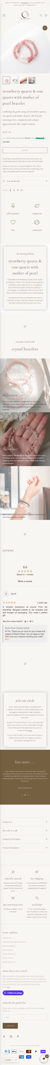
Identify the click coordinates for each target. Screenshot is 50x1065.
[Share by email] (22, 190)
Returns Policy (8, 950)
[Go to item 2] (15, 80)
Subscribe (10, 1026)
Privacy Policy (8, 958)
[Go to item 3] (23, 80)
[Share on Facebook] (10, 190)
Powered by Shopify (34, 1045)
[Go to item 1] (6, 80)
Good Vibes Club (9, 962)
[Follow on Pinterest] (18, 1036)
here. (30, 730)
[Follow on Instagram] (11, 1036)
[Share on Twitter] (14, 190)
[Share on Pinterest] (18, 190)
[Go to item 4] (32, 80)
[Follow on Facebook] (4, 1036)
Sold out (25, 150)
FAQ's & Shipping (9, 946)
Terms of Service (9, 954)
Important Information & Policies (14, 942)
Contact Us (7, 938)
